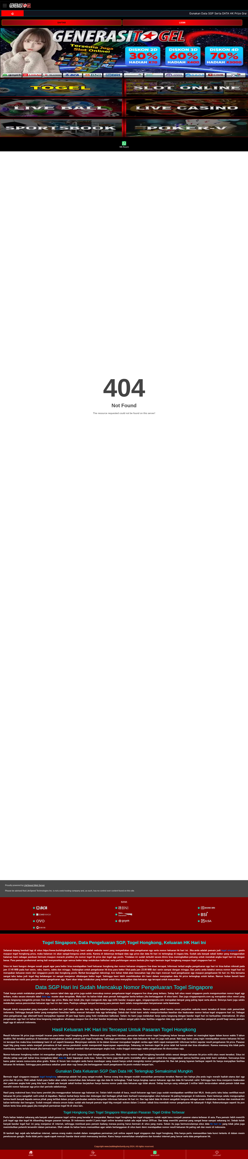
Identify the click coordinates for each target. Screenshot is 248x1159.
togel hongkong (48, 1076)
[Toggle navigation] (4, 5)
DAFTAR (62, 22)
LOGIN (182, 22)
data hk (62, 1058)
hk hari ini (215, 1124)
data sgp (46, 996)
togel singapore (229, 950)
